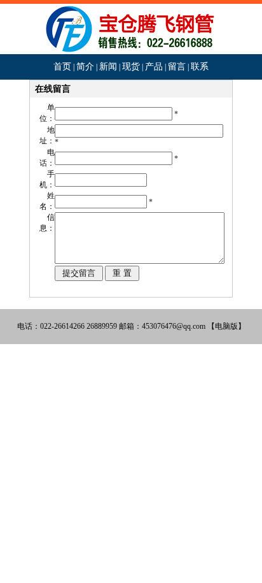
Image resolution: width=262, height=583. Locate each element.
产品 (154, 66)
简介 (85, 66)
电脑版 (226, 326)
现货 (131, 66)
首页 (62, 66)
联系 (200, 66)
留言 (177, 66)
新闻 (108, 66)
